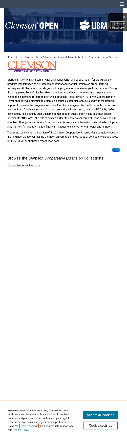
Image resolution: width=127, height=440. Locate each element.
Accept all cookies (100, 415)
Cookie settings (29, 426)
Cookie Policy (21, 430)
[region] (63, 420)
